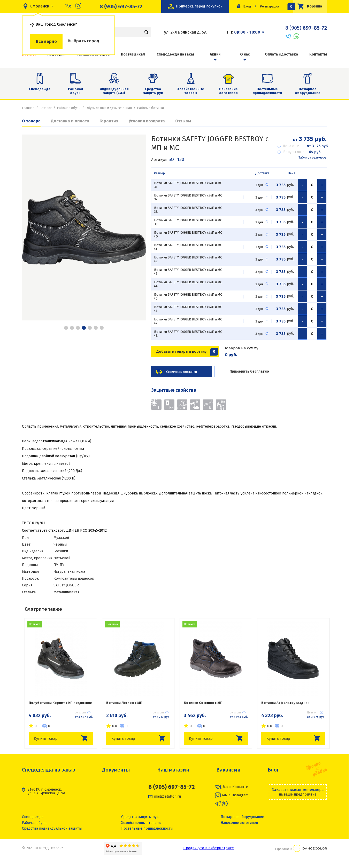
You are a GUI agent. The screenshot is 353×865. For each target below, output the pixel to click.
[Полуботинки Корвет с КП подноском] (60, 658)
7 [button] (102, 328)
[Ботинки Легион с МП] (138, 658)
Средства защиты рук (153, 91)
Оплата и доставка (281, 54)
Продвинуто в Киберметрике (208, 848)
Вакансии (228, 770)
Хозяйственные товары (190, 91)
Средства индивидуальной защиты (52, 828)
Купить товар (45, 738)
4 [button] (84, 328)
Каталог (46, 108)
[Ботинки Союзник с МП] (215, 658)
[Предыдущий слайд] (32, 227)
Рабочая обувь (75, 91)
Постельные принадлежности (267, 91)
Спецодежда (39, 89)
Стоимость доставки (181, 372)
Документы (116, 770)
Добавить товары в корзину (186, 351)
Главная (28, 108)
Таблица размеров (312, 157)
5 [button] (90, 328)
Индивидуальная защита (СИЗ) (114, 91)
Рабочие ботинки (150, 108)
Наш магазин (173, 770)
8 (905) (306, 28)
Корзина (307, 6)
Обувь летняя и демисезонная (109, 108)
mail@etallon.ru (167, 796)
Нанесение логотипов (228, 91)
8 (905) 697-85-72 (121, 6)
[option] (84, 227)
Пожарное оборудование (307, 91)
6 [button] (96, 328)
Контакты (318, 54)
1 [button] (66, 328)
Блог (273, 770)
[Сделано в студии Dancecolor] (310, 849)
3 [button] (78, 328)
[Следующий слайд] (135, 227)
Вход (247, 6)
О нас (245, 54)
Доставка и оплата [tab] (70, 121)
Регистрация (269, 6)
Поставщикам (133, 54)
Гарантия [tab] (108, 121)
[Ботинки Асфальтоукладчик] (293, 658)
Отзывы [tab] (183, 121)
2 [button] (72, 328)
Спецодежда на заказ (176, 54)
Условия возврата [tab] (147, 121)
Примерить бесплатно (249, 371)
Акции (215, 54)
